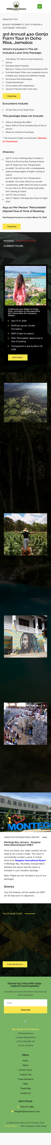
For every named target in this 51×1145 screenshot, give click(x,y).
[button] (40, 6)
